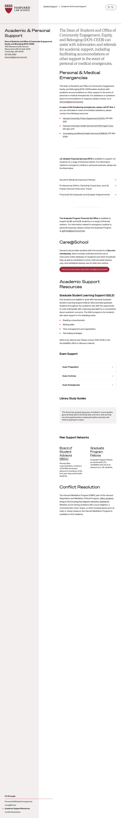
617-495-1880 (10, 54)
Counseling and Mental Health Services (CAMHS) (85, 133)
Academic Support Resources (17, 808)
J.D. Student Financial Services (73, 158)
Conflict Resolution (13, 812)
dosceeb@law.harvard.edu (16, 57)
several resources (82, 412)
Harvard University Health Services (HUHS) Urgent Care (88, 126)
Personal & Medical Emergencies (18, 801)
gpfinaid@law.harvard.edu (73, 231)
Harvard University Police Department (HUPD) (83, 118)
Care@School (10, 805)
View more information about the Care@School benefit (84, 269)
